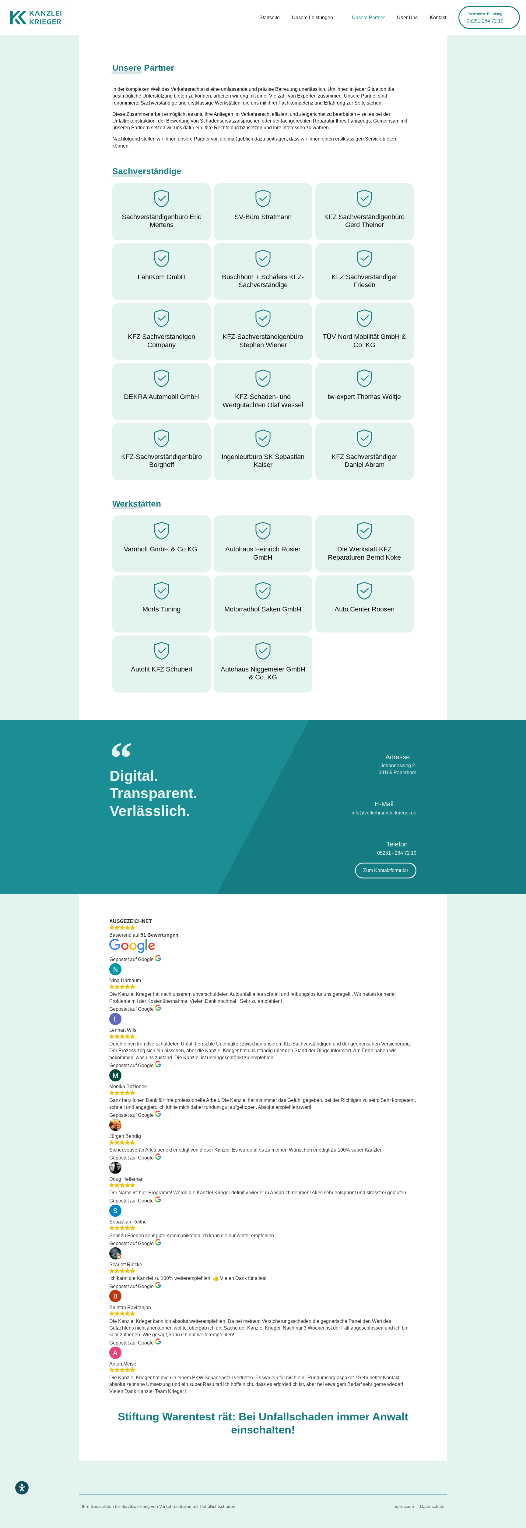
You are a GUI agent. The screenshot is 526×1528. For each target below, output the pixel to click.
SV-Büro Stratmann (263, 217)
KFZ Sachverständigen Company (161, 340)
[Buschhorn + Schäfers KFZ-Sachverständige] (263, 258)
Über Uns (407, 17)
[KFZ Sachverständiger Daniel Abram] (364, 438)
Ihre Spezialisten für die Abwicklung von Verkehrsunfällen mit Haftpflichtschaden (158, 1506)
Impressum (403, 1506)
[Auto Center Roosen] (364, 591)
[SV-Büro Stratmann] (263, 198)
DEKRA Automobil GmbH (161, 397)
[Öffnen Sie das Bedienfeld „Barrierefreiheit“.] (22, 1487)
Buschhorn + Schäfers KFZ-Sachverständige (263, 281)
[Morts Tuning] (162, 591)
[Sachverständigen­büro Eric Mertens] (162, 198)
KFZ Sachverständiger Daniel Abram (364, 460)
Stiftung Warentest (166, 1416)
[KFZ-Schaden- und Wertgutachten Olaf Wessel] (263, 378)
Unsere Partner (368, 17)
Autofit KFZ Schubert (161, 669)
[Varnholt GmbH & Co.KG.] (162, 531)
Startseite (269, 17)
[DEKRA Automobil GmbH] (162, 378)
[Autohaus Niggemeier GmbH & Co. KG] (263, 651)
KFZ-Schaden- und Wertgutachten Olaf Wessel (263, 400)
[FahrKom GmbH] (162, 258)
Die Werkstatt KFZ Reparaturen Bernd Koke (364, 553)
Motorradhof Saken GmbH (262, 609)
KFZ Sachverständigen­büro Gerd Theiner (364, 221)
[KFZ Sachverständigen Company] (162, 318)
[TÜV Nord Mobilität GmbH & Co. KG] (364, 318)
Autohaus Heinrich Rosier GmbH (262, 553)
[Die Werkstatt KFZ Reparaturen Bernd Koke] (364, 531)
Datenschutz (432, 1506)
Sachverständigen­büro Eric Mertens (161, 221)
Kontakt (438, 17)
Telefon (397, 844)
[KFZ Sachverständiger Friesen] (364, 258)
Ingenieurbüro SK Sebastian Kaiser (263, 460)
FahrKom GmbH (162, 277)
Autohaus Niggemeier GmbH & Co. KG (263, 673)
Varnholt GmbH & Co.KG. (161, 549)
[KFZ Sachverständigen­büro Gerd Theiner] (364, 198)
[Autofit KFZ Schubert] (162, 651)
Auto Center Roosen (364, 609)
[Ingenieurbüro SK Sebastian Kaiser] (263, 438)
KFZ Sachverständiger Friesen (364, 281)
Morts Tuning (161, 609)
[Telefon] (397, 827)
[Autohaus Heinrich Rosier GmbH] (263, 531)
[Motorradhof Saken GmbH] (263, 591)
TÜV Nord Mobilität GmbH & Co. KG (364, 340)
